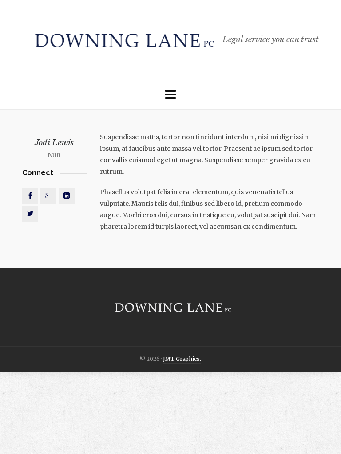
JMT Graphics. (182, 359)
